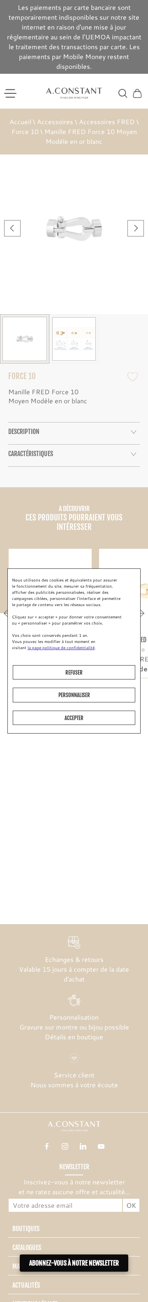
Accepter (74, 718)
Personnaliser (74, 695)
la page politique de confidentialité (61, 647)
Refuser (74, 672)
